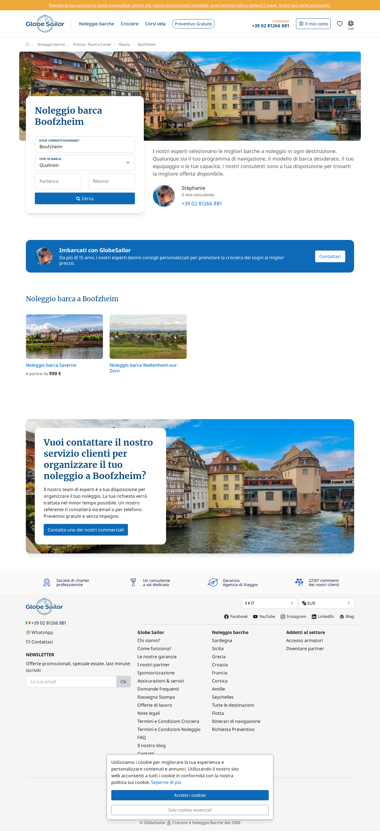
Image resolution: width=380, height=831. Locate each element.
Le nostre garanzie (157, 656)
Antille (218, 689)
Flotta (218, 713)
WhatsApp (42, 632)
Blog (350, 616)
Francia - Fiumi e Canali (92, 44)
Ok (123, 682)
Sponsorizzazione (156, 673)
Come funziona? (154, 648)
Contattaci (330, 256)
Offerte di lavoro (154, 705)
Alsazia (124, 44)
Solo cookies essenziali (190, 810)
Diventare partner (305, 648)
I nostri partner (153, 665)
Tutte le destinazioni (233, 705)
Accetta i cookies (190, 795)
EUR (311, 603)
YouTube (267, 616)
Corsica (220, 681)
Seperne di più (166, 782)
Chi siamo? (148, 640)
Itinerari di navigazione (236, 721)
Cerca (86, 198)
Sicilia (218, 648)
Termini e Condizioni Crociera (168, 721)
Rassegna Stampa (156, 697)
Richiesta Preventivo (233, 729)
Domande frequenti (158, 689)
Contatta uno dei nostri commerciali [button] (86, 530)
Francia (219, 673)
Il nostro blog (151, 745)
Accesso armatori (304, 640)
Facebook (239, 616)
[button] (96, 23)
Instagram (296, 616)
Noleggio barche (51, 44)
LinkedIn (326, 616)
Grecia (219, 656)
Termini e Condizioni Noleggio (169, 729)
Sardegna (222, 640)
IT (252, 603)
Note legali (148, 713)
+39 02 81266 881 (202, 203)
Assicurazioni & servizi (160, 681)
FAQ (141, 737)
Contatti (145, 753)
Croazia (220, 665)
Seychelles (223, 697)
